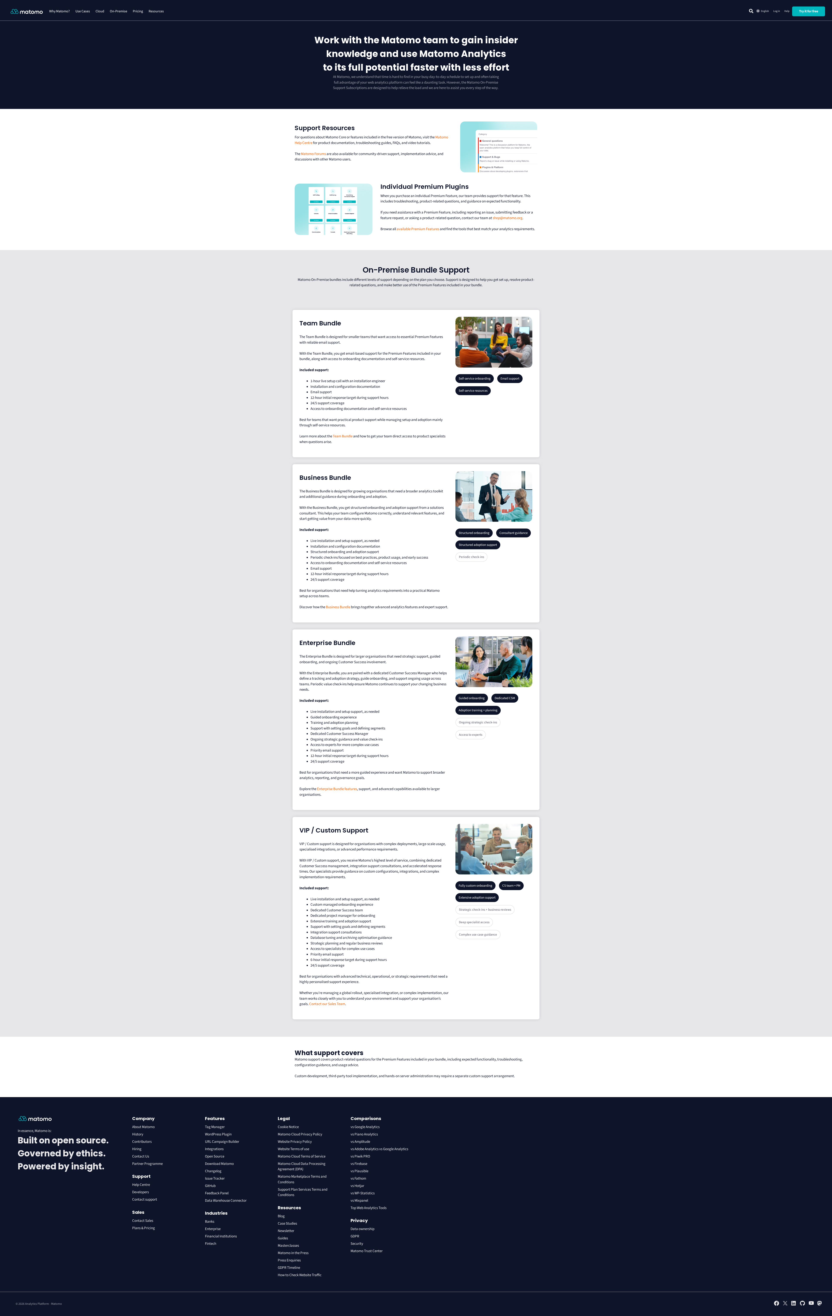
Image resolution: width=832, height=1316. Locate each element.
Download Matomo (219, 1163)
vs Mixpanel (359, 1200)
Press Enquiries (289, 1260)
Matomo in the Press (293, 1253)
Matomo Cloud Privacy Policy (300, 1134)
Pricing (138, 11)
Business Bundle (338, 607)
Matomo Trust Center (367, 1251)
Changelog (213, 1171)
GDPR (355, 1236)
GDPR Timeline (289, 1267)
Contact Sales (142, 1220)
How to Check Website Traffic (300, 1275)
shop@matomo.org (507, 218)
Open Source (214, 1156)
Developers (140, 1192)
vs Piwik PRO (360, 1156)
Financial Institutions (221, 1236)
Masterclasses (288, 1245)
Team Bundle (343, 436)
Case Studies (287, 1223)
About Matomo (143, 1127)
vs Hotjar (357, 1185)
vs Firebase (359, 1163)
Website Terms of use (293, 1149)
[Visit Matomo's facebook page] (776, 1305)
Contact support (144, 1199)
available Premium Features (418, 229)
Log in (776, 11)
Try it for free (808, 11)
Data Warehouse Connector (226, 1200)
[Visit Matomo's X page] (785, 1305)
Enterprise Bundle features (337, 789)
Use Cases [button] (82, 11)
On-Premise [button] (118, 11)
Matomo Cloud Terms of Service (301, 1156)
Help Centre (141, 1184)
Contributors (142, 1141)
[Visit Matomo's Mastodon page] (819, 1305)
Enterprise (213, 1229)
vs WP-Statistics (363, 1193)
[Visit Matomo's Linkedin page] (793, 1305)
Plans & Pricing (143, 1228)
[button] (751, 11)
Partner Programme (147, 1163)
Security (357, 1243)
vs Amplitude (360, 1141)
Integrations (214, 1149)
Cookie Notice (288, 1127)
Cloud (100, 11)
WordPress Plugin (218, 1134)
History (137, 1134)
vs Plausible (359, 1171)
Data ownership (362, 1229)
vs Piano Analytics (364, 1134)
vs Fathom (358, 1178)
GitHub (210, 1185)
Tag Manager (215, 1127)
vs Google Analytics (365, 1127)
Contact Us (140, 1156)
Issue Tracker (215, 1178)
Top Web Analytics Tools (369, 1208)
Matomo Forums (313, 154)
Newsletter (286, 1231)
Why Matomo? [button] (59, 11)
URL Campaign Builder (222, 1141)
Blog (281, 1216)
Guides (283, 1238)
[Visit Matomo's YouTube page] (811, 1304)
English (765, 11)
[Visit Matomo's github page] (802, 1305)
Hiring (136, 1149)
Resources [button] (156, 11)
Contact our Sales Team (327, 1004)
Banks (210, 1221)
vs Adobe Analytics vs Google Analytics (379, 1149)
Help (787, 11)
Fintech (210, 1243)
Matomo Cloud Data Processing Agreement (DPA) (301, 1166)
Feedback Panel (217, 1193)
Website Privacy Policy (295, 1141)
